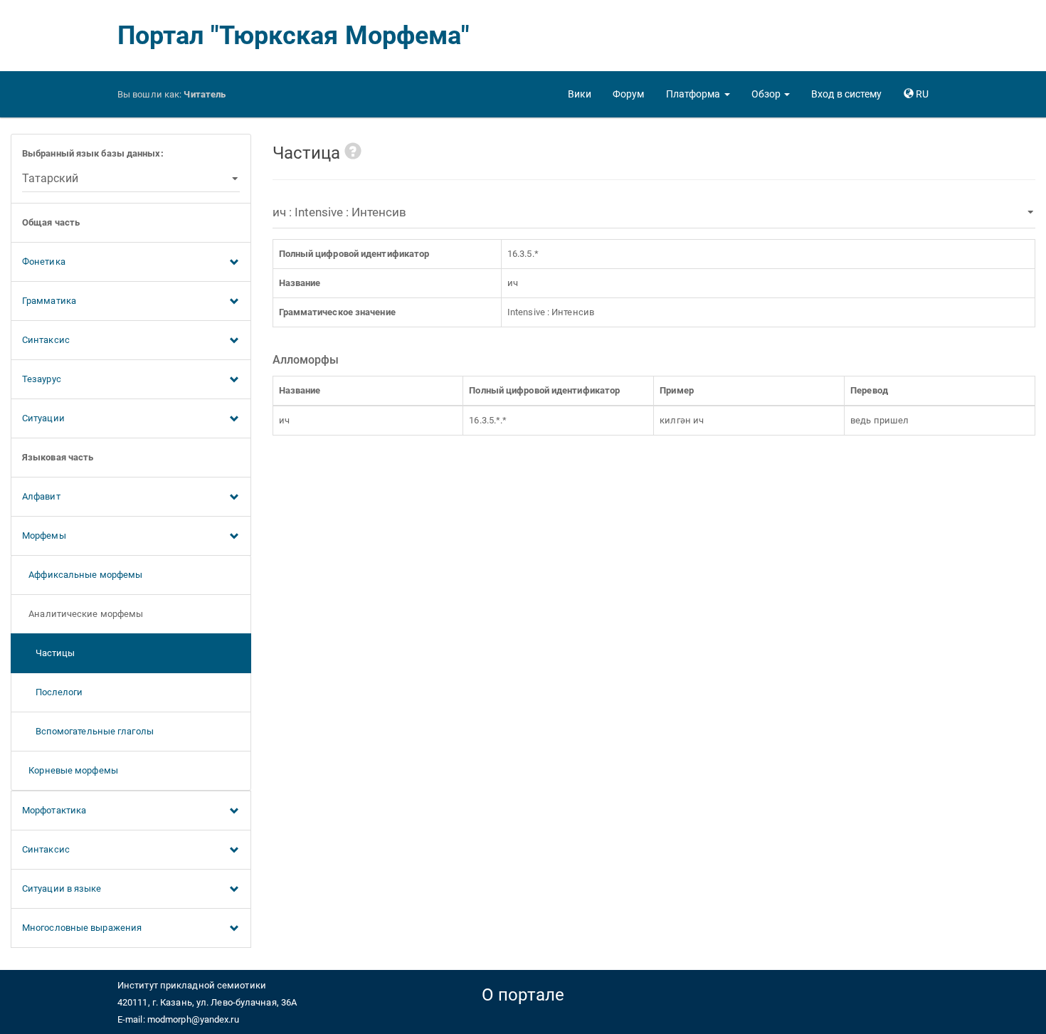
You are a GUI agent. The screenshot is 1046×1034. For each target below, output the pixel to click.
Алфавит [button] (41, 496)
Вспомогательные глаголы (88, 731)
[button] (698, 94)
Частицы (48, 653)
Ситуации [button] (43, 418)
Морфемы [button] (44, 535)
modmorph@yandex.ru (193, 1019)
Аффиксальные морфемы (82, 574)
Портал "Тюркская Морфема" (293, 36)
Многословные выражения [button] (82, 927)
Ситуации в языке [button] (62, 888)
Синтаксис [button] (46, 339)
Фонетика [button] (43, 261)
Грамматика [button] (49, 300)
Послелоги (52, 692)
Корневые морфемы (70, 770)
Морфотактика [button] (54, 810)
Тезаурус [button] (41, 379)
